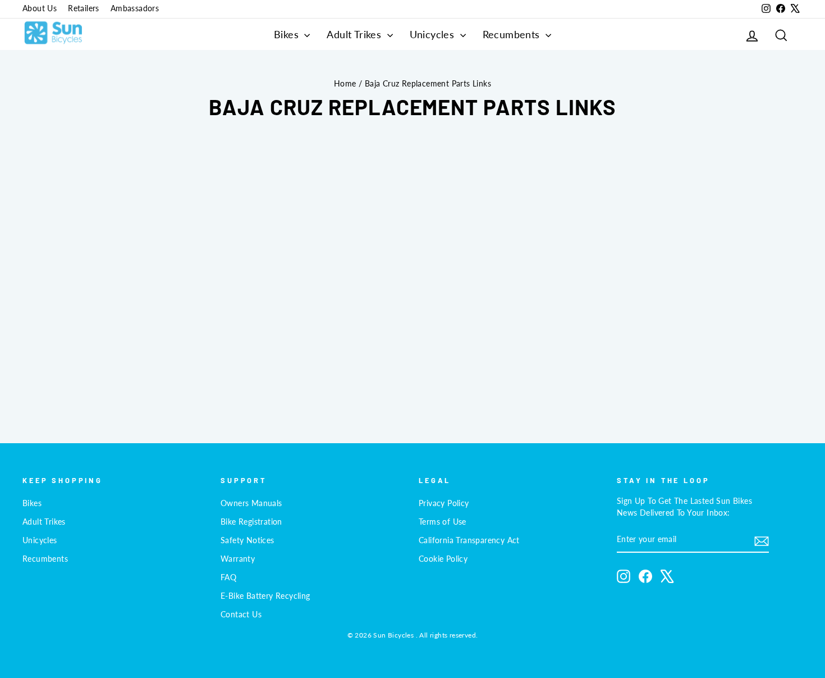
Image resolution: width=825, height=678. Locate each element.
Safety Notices (247, 540)
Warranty (238, 558)
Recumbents (513, 34)
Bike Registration (251, 521)
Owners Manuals (251, 503)
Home (345, 83)
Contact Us (241, 614)
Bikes (287, 34)
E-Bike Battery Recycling (265, 595)
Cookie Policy (443, 558)
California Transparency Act (469, 540)
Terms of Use (442, 521)
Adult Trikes (355, 34)
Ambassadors (135, 8)
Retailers (83, 8)
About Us (39, 8)
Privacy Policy (444, 503)
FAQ (228, 577)
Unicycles (433, 34)
